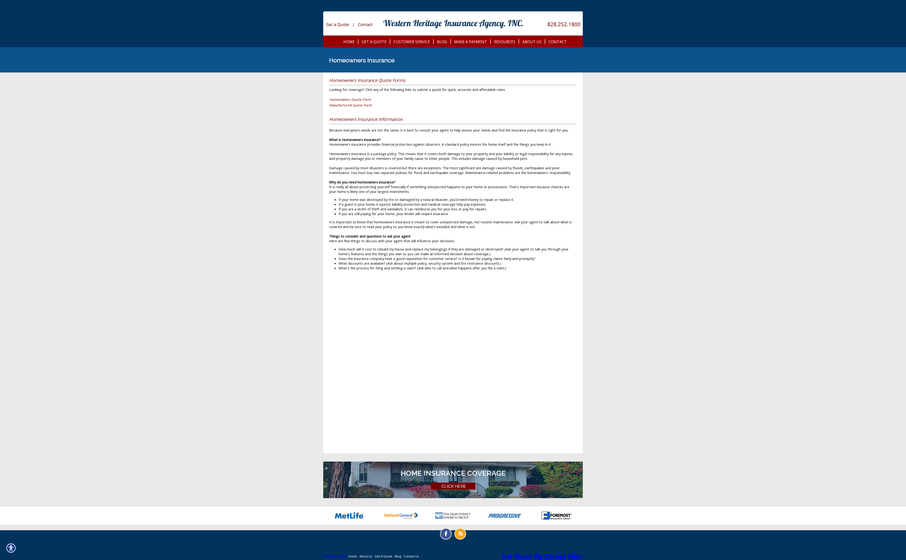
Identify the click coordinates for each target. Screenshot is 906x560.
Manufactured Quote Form (351, 105)
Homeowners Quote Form (350, 99)
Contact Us (411, 556)
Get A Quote (383, 556)
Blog (398, 556)
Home (352, 556)
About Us (365, 556)
